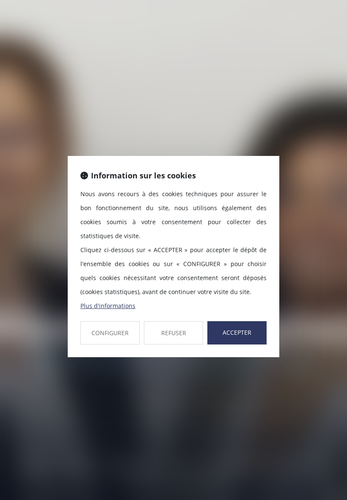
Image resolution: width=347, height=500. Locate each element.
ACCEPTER (237, 332)
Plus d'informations (107, 306)
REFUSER (173, 333)
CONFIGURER (110, 333)
